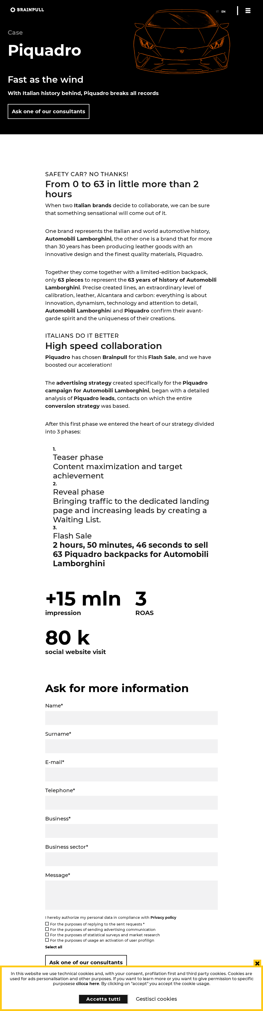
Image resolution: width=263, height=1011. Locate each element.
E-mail (54, 762)
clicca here (87, 983)
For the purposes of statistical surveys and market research (105, 935)
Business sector (66, 847)
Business (58, 819)
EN (223, 11)
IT (217, 11)
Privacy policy (163, 917)
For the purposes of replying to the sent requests (97, 924)
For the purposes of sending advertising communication (103, 929)
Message (57, 875)
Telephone (60, 790)
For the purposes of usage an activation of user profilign (102, 940)
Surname (58, 734)
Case (15, 32)
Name (54, 706)
